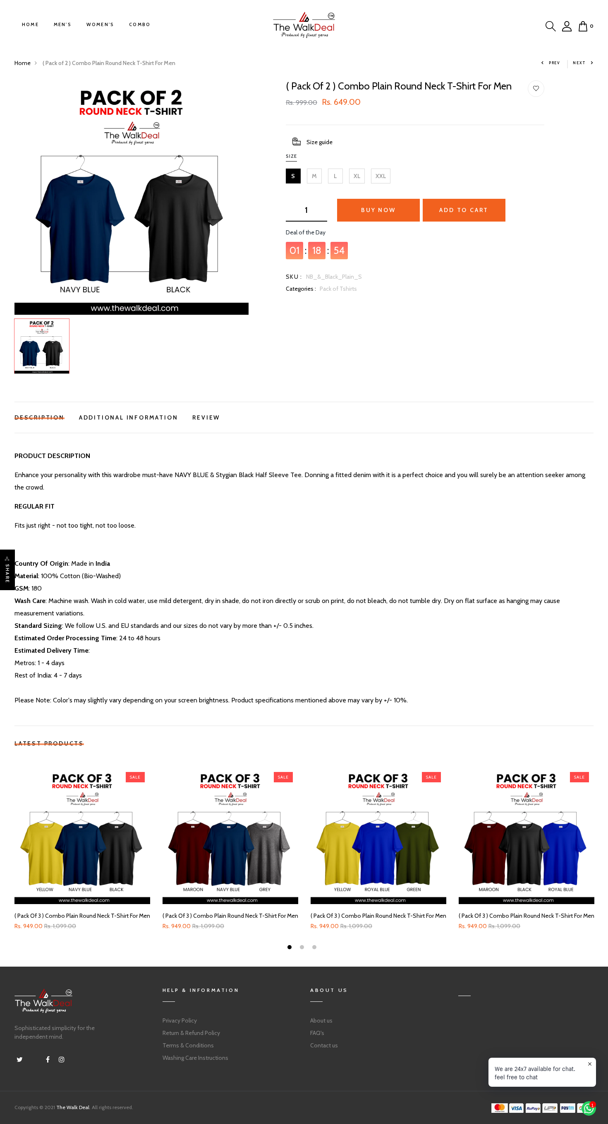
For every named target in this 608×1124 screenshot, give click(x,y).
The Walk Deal (72, 1107)
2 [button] (303, 948)
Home (30, 24)
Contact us (324, 1045)
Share (7, 573)
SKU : (294, 276)
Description (39, 416)
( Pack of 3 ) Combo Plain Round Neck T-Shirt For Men (82, 915)
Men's (63, 24)
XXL (381, 176)
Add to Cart (463, 210)
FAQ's (317, 1033)
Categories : (301, 288)
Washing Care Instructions (195, 1057)
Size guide (319, 142)
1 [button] (291, 948)
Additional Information (128, 416)
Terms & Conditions (188, 1045)
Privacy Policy (180, 1020)
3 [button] (315, 948)
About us (321, 1020)
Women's (100, 24)
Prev (554, 62)
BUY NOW (378, 210)
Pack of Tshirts (338, 288)
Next (579, 62)
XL (357, 176)
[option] (131, 197)
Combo (140, 24)
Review (206, 416)
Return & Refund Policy (191, 1033)
